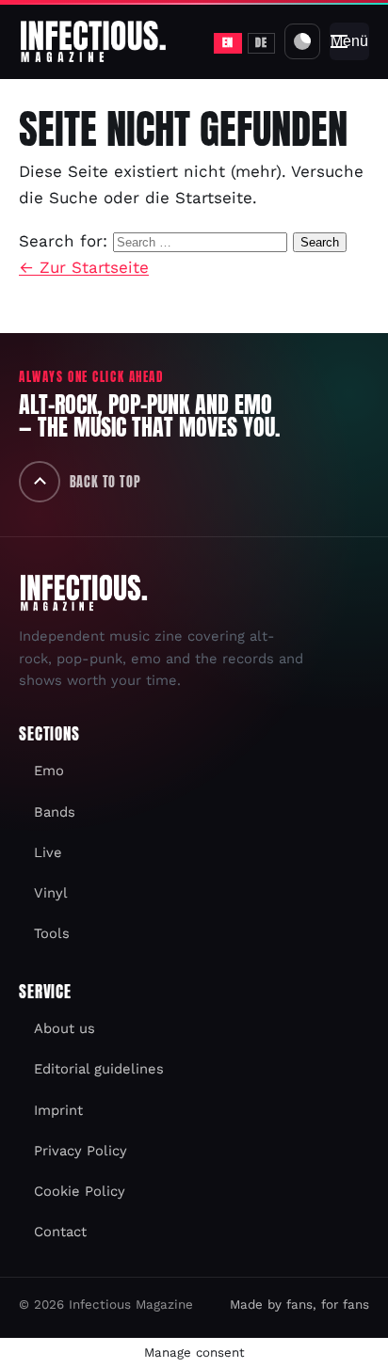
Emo (49, 770)
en (228, 42)
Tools (52, 933)
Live (48, 852)
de (261, 42)
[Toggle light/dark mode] (302, 41)
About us (64, 1028)
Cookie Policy (79, 1191)
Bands (54, 811)
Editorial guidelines (99, 1068)
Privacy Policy (80, 1150)
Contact (60, 1231)
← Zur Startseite (84, 267)
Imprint (58, 1110)
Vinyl (51, 892)
